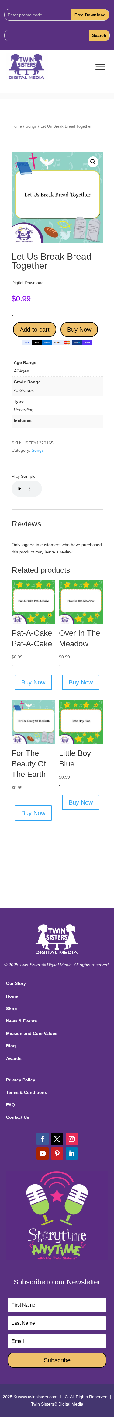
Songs (31, 126)
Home (17, 126)
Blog (11, 1045)
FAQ (10, 1104)
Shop (11, 1008)
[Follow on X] (57, 1139)
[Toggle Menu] (100, 67)
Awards (14, 1058)
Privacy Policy (20, 1080)
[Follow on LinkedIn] (72, 1153)
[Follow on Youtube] (42, 1153)
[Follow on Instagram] (72, 1139)
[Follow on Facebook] (42, 1139)
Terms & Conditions (26, 1092)
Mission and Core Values (31, 1033)
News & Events (21, 1020)
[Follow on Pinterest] (57, 1153)
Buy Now (79, 329)
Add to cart (35, 329)
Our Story (16, 983)
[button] (93, 161)
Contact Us (17, 1117)
